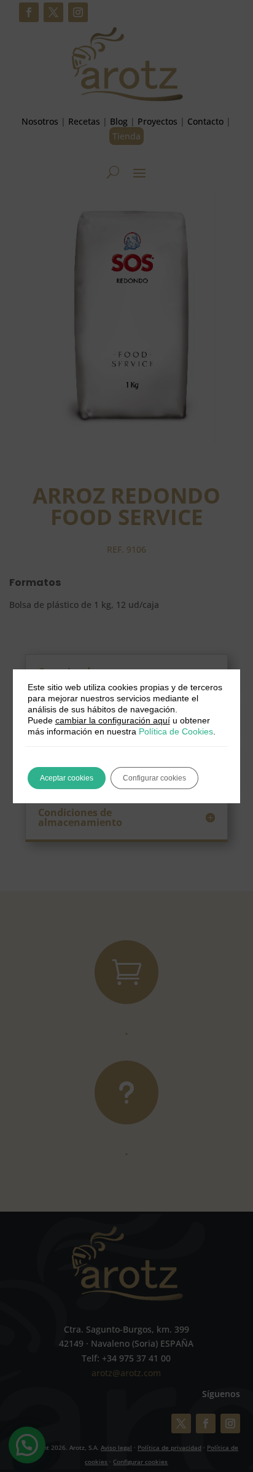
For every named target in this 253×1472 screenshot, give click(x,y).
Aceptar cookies (66, 778)
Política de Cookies (176, 731)
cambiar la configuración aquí (112, 720)
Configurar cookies (154, 778)
